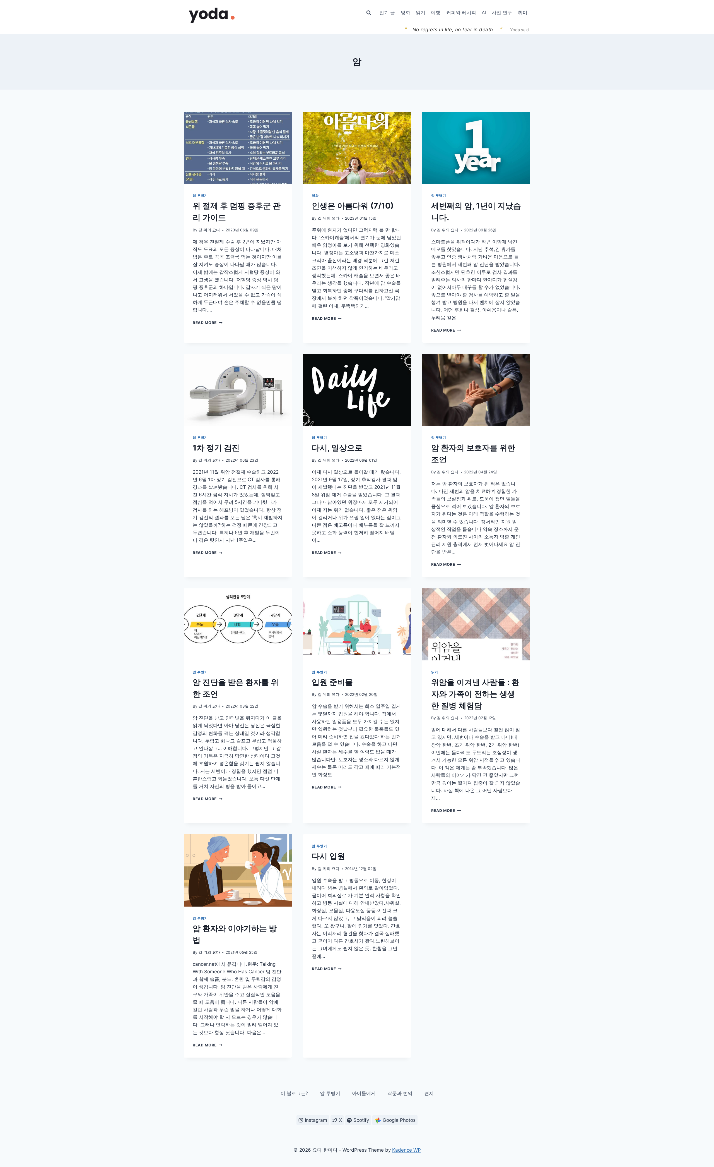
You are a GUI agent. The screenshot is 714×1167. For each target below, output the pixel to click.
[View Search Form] (369, 13)
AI (484, 12)
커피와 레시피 (461, 12)
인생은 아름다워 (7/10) (353, 205)
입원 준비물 (332, 682)
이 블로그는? (294, 1093)
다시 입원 (328, 856)
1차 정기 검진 (216, 447)
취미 (522, 12)
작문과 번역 (400, 1093)
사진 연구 (502, 12)
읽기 (420, 12)
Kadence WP (406, 1150)
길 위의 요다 (209, 230)
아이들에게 (364, 1093)
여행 (435, 12)
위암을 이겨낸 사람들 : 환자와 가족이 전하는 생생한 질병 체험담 (475, 693)
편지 (429, 1093)
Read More (207, 322)
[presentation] (238, 148)
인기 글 (387, 12)
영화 (405, 12)
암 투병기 (200, 195)
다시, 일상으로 (337, 447)
